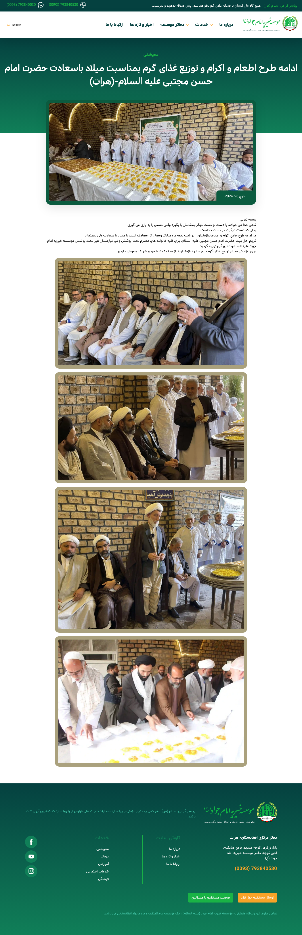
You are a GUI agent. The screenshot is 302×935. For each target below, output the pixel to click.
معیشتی (151, 54)
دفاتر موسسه (172, 25)
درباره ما (226, 25)
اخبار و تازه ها (142, 25)
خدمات (201, 25)
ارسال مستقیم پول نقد (257, 897)
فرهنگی (103, 879)
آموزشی (103, 864)
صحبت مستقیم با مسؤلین (210, 897)
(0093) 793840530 (256, 869)
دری (8, 25)
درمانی (104, 856)
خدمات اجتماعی (97, 871)
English (16, 25)
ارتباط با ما (114, 25)
